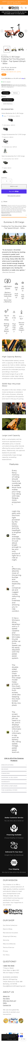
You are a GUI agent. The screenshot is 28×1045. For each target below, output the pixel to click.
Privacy (5, 951)
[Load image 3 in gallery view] (21, 49)
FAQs (5, 1003)
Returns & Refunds (9, 944)
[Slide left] (2, 31)
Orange (5, 93)
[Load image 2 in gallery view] (14, 49)
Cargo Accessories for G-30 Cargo (14, 134)
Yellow (15, 93)
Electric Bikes (7, 929)
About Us (6, 996)
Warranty (6, 940)
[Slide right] (26, 31)
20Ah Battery (8, 104)
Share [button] (5, 201)
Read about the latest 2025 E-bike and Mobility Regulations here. (13, 211)
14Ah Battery (7, 100)
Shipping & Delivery (9, 936)
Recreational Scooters (10, 932)
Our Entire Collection (10, 925)
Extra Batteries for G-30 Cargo (12, 113)
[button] (2, 8)
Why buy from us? (9, 1001)
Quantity (4, 177)
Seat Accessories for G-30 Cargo (13, 156)
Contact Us (7, 1005)
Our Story (6, 955)
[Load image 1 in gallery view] (7, 49)
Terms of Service (8, 947)
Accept (15, 1039)
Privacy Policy (9, 1039)
